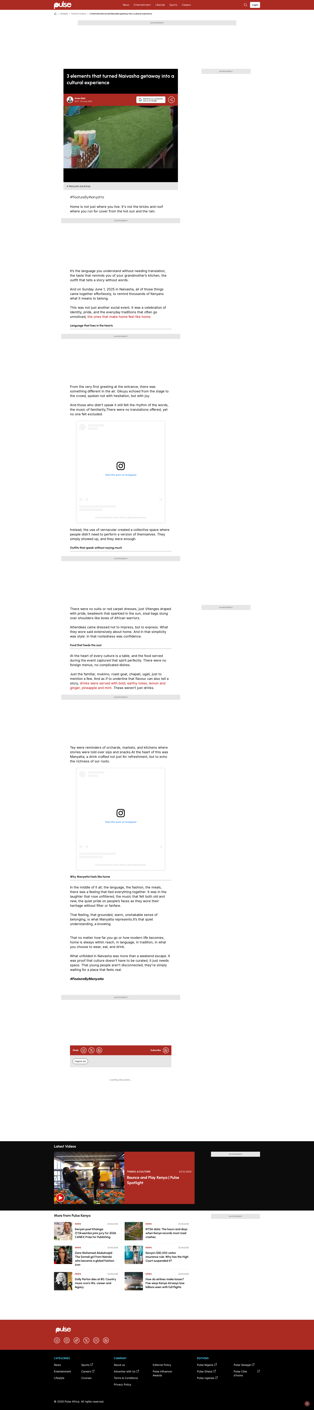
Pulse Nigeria (205, 1365)
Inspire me (80, 1061)
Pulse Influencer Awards (162, 1373)
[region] (157, 1207)
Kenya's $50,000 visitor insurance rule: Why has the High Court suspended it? (167, 1257)
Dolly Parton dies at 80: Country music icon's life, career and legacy (95, 1283)
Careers (186, 4)
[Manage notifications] (307, 1403)
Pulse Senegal (242, 1365)
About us (119, 1365)
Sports (173, 4)
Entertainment (142, 4)
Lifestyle (160, 4)
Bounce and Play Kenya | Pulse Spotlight (153, 1180)
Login (255, 4)
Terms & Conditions (126, 1378)
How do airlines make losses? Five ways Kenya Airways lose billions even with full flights (165, 1283)
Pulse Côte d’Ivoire (240, 1373)
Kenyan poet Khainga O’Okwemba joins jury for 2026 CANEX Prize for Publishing (95, 1233)
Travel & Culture (78, 13)
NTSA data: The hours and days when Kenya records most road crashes (166, 1233)
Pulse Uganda (205, 1378)
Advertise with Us (124, 1371)
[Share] (171, 99)
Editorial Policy (162, 1365)
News (126, 4)
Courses (86, 1378)
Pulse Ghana (204, 1371)
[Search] (245, 5)
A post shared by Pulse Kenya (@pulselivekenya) (120, 517)
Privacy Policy (122, 1384)
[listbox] (157, 1207)
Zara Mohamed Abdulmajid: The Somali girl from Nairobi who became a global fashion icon (94, 1258)
